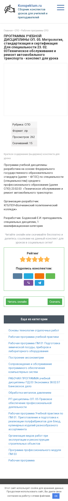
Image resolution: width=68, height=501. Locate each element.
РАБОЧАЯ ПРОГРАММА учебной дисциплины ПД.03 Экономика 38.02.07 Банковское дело (34, 382)
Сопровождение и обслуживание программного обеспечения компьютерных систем (30, 368)
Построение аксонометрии (26, 357)
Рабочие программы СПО (35, 30)
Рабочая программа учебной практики (33, 337)
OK (56, 496)
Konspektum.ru (30, 6)
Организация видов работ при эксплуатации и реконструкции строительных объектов (28, 439)
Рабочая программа (21, 460)
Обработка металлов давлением (29, 392)
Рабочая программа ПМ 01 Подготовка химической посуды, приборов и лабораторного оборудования (34, 347)
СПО (17, 30)
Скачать (54, 301)
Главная (8, 30)
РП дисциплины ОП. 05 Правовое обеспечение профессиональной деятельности (30, 403)
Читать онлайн (17, 301)
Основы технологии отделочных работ (33, 330)
